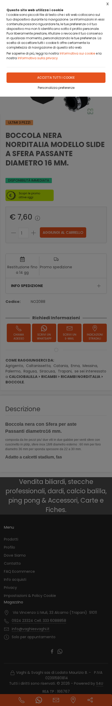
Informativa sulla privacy (38, 58)
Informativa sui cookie (77, 53)
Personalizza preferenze (56, 87)
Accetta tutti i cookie (56, 77)
